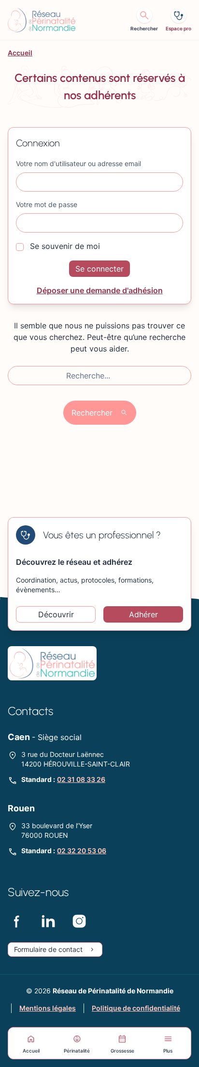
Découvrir (56, 614)
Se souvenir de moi (64, 246)
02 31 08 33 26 (81, 779)
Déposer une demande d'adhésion (100, 290)
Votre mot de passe (46, 204)
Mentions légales (47, 1008)
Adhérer (143, 614)
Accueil (20, 53)
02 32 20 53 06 (81, 850)
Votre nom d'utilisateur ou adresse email (78, 163)
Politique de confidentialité (136, 1008)
